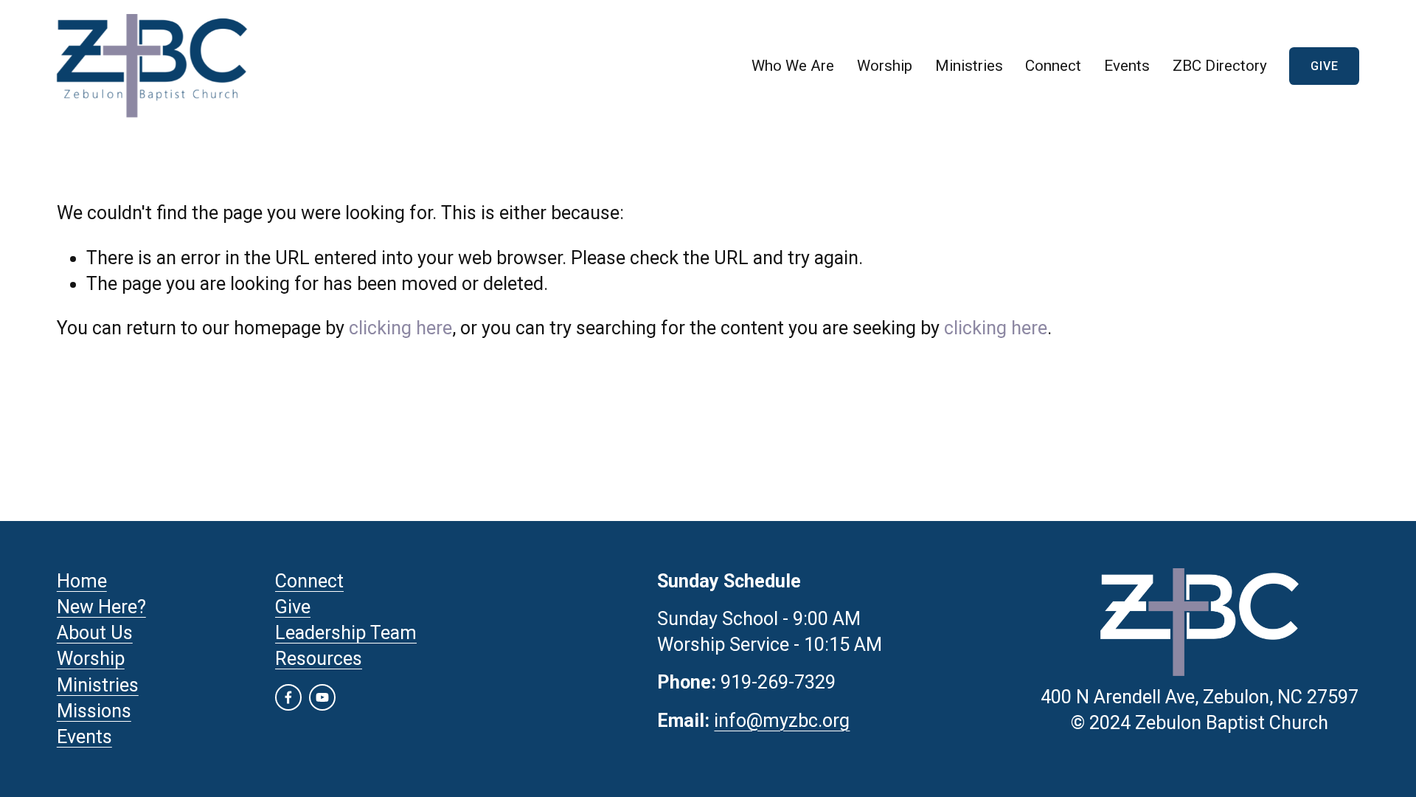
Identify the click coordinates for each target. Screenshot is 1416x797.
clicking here (400, 328)
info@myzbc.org (782, 720)
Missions (94, 711)
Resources (318, 658)
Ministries (98, 685)
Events (1127, 66)
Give (1324, 66)
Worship (884, 66)
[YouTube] (322, 697)
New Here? (101, 607)
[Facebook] (288, 697)
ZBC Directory (1220, 66)
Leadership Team (346, 633)
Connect (1053, 66)
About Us (95, 633)
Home (82, 581)
